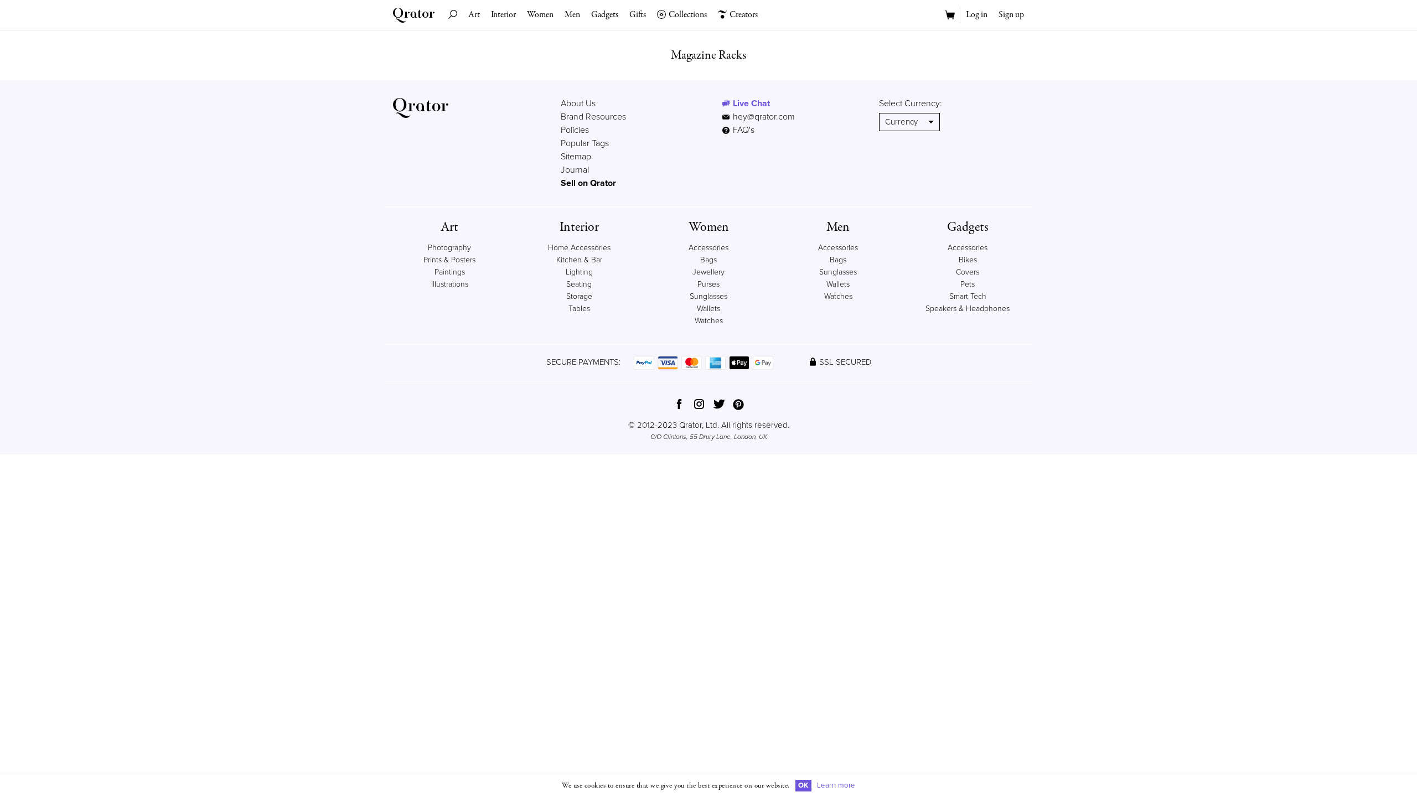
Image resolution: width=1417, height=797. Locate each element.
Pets (967, 284)
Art (474, 15)
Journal (575, 169)
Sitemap (576, 156)
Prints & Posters (449, 260)
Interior (503, 15)
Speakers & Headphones (967, 308)
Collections (688, 15)
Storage (579, 296)
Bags (708, 260)
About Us (578, 103)
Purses (708, 284)
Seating (579, 284)
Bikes (968, 260)
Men (572, 15)
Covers (967, 272)
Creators (744, 15)
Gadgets (604, 15)
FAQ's (742, 130)
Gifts (637, 15)
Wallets (708, 308)
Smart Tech (967, 296)
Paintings (450, 272)
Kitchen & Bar (579, 260)
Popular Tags (585, 143)
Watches (709, 320)
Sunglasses (708, 296)
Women (540, 15)
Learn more (836, 785)
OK (803, 785)
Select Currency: (910, 103)
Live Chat (751, 103)
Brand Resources (593, 116)
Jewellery (708, 272)
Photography (449, 247)
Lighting (579, 272)
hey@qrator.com (764, 116)
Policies (575, 130)
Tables (579, 308)
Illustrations (449, 284)
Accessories (708, 247)
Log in (976, 15)
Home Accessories (579, 247)
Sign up (1011, 15)
